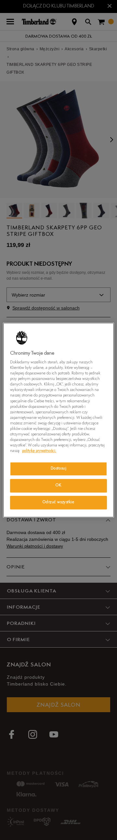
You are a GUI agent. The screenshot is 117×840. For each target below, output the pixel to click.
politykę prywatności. (39, 451)
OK (58, 485)
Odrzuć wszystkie (58, 502)
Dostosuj (59, 468)
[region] (58, 420)
